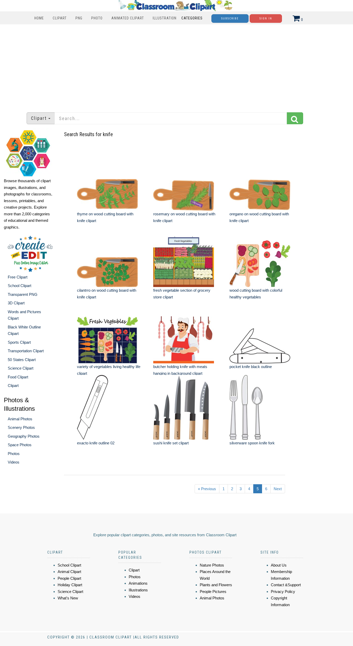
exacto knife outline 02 (95, 443)
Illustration (165, 18)
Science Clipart (20, 368)
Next (278, 489)
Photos (14, 453)
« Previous (207, 489)
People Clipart (69, 578)
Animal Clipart (69, 571)
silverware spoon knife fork (252, 443)
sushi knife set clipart (171, 443)
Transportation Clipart (26, 351)
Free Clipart (17, 277)
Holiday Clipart (70, 585)
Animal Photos (20, 419)
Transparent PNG (22, 294)
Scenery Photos (21, 427)
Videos (13, 462)
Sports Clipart (19, 342)
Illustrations (138, 590)
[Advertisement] (176, 66)
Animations (138, 583)
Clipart (60, 18)
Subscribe (230, 18)
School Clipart (19, 285)
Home (39, 18)
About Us (279, 565)
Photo (97, 18)
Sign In (265, 18)
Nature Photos (212, 565)
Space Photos (20, 445)
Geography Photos (24, 436)
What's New (68, 598)
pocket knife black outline (250, 366)
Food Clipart (18, 377)
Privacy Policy (283, 591)
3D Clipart (16, 303)
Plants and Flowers (216, 585)
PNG (78, 18)
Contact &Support (286, 585)
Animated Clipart (127, 18)
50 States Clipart (22, 359)
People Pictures (213, 591)
